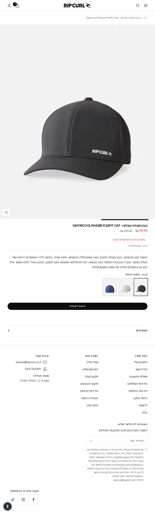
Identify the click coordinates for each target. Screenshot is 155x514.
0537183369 (33, 369)
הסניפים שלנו (90, 369)
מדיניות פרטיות (89, 391)
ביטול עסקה (140, 398)
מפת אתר (92, 405)
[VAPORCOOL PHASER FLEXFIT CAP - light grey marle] (125, 287)
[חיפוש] (138, 5)
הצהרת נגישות (89, 398)
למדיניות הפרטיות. (125, 464)
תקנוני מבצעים (89, 384)
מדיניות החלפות (138, 391)
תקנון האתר (91, 376)
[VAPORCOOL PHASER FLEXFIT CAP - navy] (110, 287)
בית (145, 17)
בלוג (144, 412)
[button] (7, 506)
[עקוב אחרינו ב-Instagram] (23, 499)
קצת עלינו (92, 362)
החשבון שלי (140, 362)
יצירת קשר (141, 369)
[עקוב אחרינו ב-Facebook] (33, 499)
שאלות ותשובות (138, 376)
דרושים (143, 405)
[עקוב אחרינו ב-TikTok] (13, 499)
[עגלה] (17, 5)
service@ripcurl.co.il (28, 362)
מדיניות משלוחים (137, 384)
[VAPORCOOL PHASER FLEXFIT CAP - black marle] (141, 287)
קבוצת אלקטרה (122, 457)
